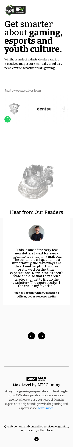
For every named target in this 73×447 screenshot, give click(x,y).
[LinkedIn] (36, 439)
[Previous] (31, 336)
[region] (36, 279)
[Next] (41, 336)
